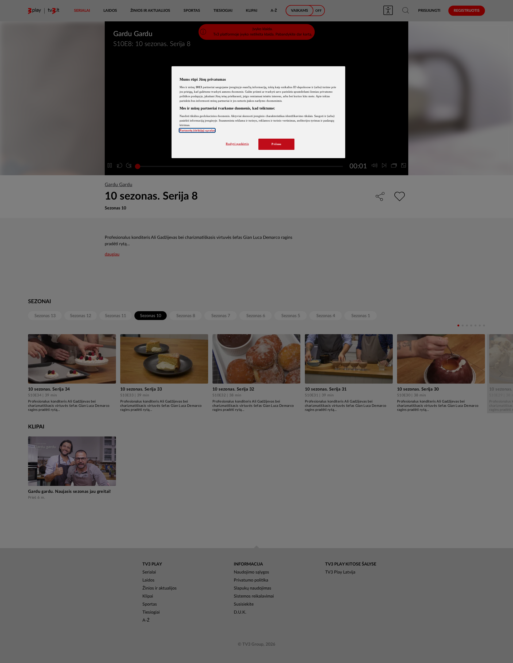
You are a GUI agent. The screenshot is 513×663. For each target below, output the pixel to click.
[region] (258, 112)
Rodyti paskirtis (237, 143)
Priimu (276, 144)
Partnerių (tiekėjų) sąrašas (197, 130)
